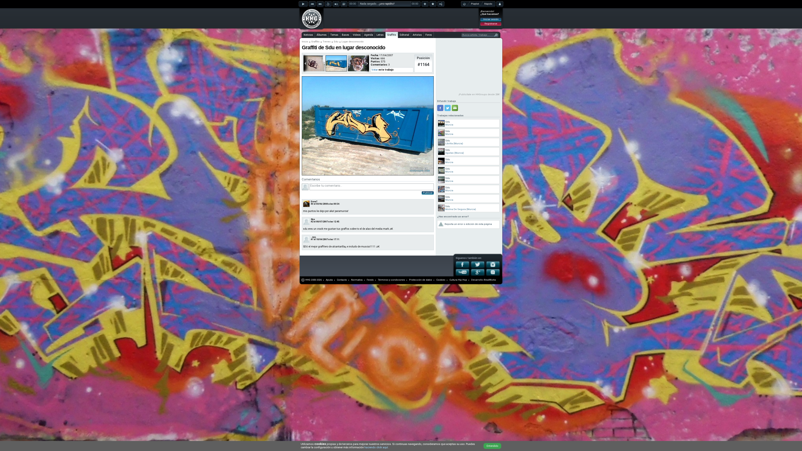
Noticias (308, 34)
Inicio (305, 41)
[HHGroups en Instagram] (493, 267)
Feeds (370, 280)
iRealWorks (489, 280)
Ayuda (329, 280)
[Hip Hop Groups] (310, 28)
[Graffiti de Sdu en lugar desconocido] (368, 174)
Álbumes (322, 34)
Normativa (357, 280)
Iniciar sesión (491, 19)
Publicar (428, 192)
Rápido (488, 4)
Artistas (417, 34)
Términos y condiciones (391, 280)
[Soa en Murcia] (358, 70)
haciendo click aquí (376, 447)
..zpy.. (314, 237)
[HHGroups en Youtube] (463, 275)
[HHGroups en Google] (478, 275)
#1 (312, 239)
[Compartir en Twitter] (447, 108)
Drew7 (314, 201)
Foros (428, 34)
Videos (357, 34)
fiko (313, 219)
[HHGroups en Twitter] (478, 267)
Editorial (404, 34)
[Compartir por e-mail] (455, 108)
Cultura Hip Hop (458, 280)
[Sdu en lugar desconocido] (314, 70)
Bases (345, 34)
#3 (312, 204)
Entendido (492, 446)
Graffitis (391, 34)
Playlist (475, 4)
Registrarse (491, 23)
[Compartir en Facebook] (440, 108)
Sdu (336, 41)
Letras (380, 34)
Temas (334, 34)
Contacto (342, 280)
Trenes (327, 41)
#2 (312, 221)
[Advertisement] (401, 18)
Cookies (440, 280)
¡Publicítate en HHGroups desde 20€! (479, 94)
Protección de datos (420, 280)
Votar (375, 69)
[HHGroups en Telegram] (493, 275)
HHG (307, 280)
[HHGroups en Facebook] (463, 267)
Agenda (368, 34)
